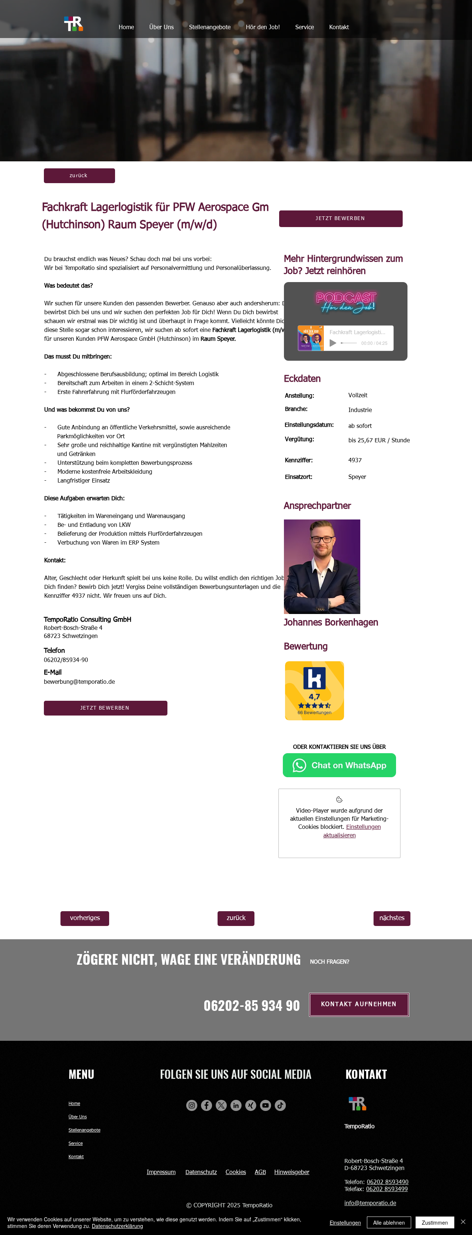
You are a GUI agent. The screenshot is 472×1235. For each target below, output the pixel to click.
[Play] (333, 343)
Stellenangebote (84, 1130)
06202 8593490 (388, 1183)
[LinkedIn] (236, 1105)
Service (76, 1144)
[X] (221, 1105)
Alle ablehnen (389, 1222)
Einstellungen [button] (345, 1222)
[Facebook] (206, 1105)
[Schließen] (463, 1222)
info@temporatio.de (370, 1204)
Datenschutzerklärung (117, 1225)
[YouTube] (265, 1105)
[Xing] (250, 1105)
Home (74, 1104)
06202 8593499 (387, 1190)
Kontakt (76, 1157)
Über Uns (78, 1117)
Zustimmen (435, 1222)
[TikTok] (280, 1105)
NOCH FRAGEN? (329, 962)
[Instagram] (191, 1105)
